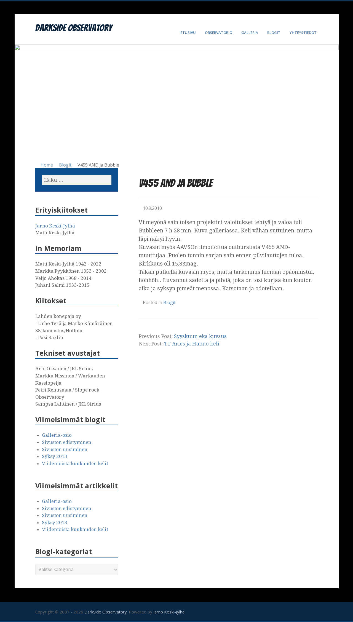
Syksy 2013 (54, 456)
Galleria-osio (57, 435)
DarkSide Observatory (73, 28)
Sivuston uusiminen (64, 449)
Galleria (249, 32)
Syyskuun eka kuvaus (200, 336)
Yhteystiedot (303, 32)
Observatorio (218, 32)
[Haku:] (76, 180)
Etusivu (188, 32)
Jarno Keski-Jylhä (55, 226)
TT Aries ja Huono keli (191, 344)
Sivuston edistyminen (66, 442)
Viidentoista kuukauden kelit (75, 463)
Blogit (273, 32)
